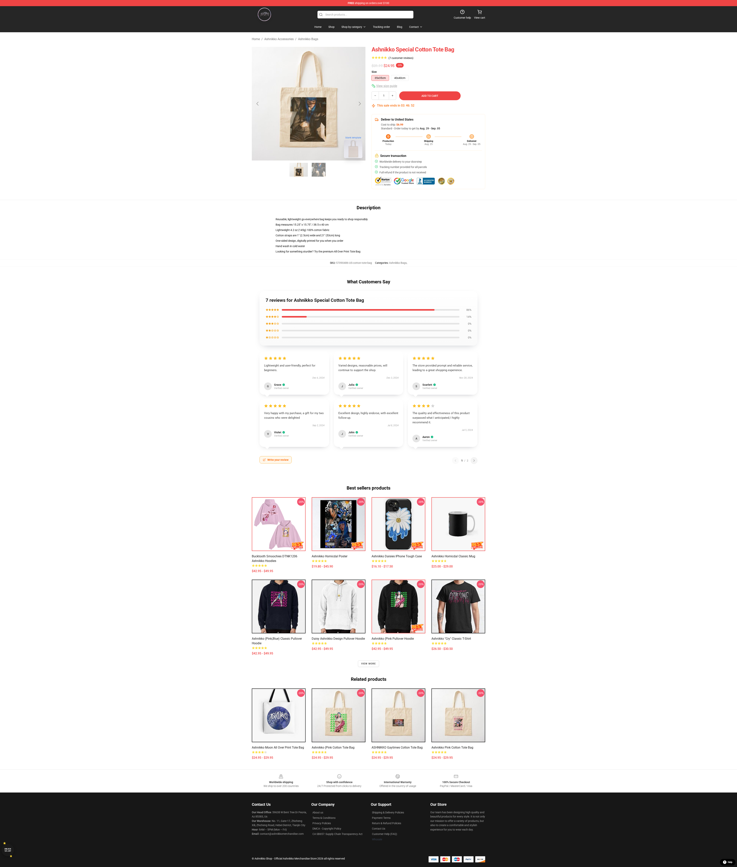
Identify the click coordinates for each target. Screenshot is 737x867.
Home (256, 39)
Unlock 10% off (7, 850)
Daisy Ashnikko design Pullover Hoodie (338, 638)
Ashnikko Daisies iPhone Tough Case (397, 556)
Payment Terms (381, 817)
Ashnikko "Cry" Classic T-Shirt (451, 638)
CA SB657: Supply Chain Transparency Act (337, 834)
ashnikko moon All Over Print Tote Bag (278, 747)
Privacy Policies (321, 823)
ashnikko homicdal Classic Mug (453, 556)
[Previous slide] (258, 104)
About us (317, 812)
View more (368, 663)
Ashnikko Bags (308, 39)
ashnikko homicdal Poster (329, 556)
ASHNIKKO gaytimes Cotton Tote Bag (397, 747)
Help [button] (730, 862)
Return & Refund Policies (386, 823)
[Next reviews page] (474, 460)
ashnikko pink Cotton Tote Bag (452, 747)
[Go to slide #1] (298, 170)
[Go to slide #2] (318, 170)
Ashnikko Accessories (279, 39)
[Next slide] (359, 104)
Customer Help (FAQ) (384, 834)
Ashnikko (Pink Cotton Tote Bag (333, 747)
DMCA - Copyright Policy (326, 828)
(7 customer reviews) (400, 58)
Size (374, 71)
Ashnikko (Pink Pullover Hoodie (393, 638)
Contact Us (378, 828)
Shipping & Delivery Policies (388, 812)
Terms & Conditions (323, 817)
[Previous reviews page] (455, 460)
